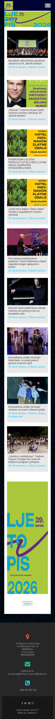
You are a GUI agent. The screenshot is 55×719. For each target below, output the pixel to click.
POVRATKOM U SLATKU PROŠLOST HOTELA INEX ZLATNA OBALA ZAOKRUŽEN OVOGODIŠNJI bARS (27, 163)
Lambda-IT (32, 713)
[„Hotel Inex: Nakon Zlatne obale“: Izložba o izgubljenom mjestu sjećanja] (27, 192)
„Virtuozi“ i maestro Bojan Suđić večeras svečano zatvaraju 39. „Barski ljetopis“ (26, 112)
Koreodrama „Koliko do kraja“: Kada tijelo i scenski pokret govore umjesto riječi (24, 360)
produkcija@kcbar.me (18, 674)
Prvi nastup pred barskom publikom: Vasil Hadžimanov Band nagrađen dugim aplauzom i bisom (27, 262)
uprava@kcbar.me (38, 674)
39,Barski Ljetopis (36, 67)
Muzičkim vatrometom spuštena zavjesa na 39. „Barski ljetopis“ (26, 62)
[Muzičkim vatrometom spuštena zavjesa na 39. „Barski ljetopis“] (27, 44)
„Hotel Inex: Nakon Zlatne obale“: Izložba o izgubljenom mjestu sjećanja (26, 211)
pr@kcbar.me (27, 671)
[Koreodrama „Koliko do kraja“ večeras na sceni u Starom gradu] (27, 390)
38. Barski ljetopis (17, 67)
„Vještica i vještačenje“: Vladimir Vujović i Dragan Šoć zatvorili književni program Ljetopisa (26, 459)
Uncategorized (15, 416)
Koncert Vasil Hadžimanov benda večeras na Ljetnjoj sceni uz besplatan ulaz (26, 310)
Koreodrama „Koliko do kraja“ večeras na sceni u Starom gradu (26, 408)
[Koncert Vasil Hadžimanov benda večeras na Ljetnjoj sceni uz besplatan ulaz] (27, 291)
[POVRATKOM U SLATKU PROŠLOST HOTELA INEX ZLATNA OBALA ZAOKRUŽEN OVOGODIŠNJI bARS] (27, 143)
